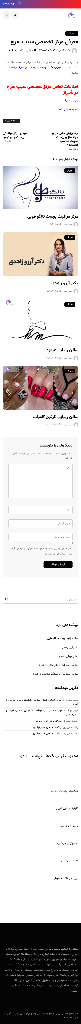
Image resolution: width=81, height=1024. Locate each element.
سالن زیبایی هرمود (62, 350)
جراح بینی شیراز (69, 861)
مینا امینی (68, 224)
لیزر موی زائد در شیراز (66, 878)
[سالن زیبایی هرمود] (40, 321)
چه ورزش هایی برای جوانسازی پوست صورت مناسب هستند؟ (65, 140)
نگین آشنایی (63, 51)
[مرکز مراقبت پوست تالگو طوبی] (40, 187)
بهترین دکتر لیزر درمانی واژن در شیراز (58, 665)
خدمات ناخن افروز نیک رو (49, 721)
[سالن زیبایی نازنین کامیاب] (40, 388)
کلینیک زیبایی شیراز (67, 808)
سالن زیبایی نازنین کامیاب (55, 417)
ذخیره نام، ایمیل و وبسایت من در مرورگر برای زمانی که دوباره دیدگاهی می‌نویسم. (42, 551)
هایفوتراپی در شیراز (67, 843)
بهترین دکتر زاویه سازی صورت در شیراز (39, 68)
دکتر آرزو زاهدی (64, 283)
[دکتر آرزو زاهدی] (40, 254)
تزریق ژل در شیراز (68, 826)
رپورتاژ (71, 33)
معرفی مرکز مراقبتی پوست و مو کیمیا (15, 137)
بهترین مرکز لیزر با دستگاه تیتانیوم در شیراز (55, 674)
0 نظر (30, 50)
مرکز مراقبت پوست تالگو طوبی (52, 216)
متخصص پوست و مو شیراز (63, 791)
